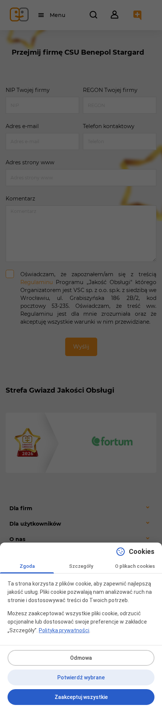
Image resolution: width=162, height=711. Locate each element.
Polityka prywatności (64, 630)
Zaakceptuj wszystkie (81, 697)
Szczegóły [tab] (81, 566)
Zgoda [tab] (27, 566)
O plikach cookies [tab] (135, 566)
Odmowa (81, 658)
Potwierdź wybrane (81, 677)
